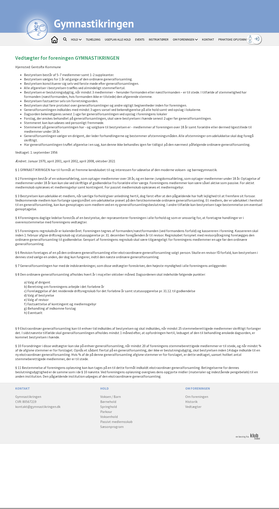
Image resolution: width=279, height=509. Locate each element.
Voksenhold (109, 416)
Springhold (108, 406)
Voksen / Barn (110, 396)
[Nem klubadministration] (247, 439)
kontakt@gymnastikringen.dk (37, 406)
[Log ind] (256, 39)
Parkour (106, 411)
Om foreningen (196, 396)
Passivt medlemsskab (116, 421)
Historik (191, 401)
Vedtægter (193, 406)
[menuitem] (54, 39)
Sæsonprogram (112, 426)
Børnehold (108, 401)
